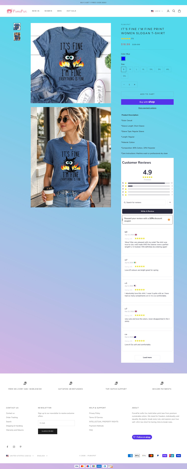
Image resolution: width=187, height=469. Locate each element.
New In (35, 11)
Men (59, 11)
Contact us (10, 413)
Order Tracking (12, 417)
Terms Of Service (96, 417)
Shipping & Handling (14, 426)
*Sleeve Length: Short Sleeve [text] (132, 126)
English (41, 456)
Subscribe (48, 431)
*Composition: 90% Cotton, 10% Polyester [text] (138, 148)
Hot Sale (71, 11)
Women (48, 11)
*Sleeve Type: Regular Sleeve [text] (132, 131)
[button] (127, 39)
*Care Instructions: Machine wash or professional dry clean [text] (144, 153)
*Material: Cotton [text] (128, 142)
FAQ (91, 430)
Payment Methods (96, 426)
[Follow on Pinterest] (20, 446)
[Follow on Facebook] (7, 446)
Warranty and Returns (15, 430)
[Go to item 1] (16, 26)
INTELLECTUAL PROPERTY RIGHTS (103, 421)
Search (8, 421)
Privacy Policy (94, 413)
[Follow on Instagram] (14, 446)
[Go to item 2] (16, 36)
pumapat (126, 24)
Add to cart (147, 94)
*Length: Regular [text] (127, 137)
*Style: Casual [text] (126, 120)
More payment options (147, 108)
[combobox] (170, 202)
